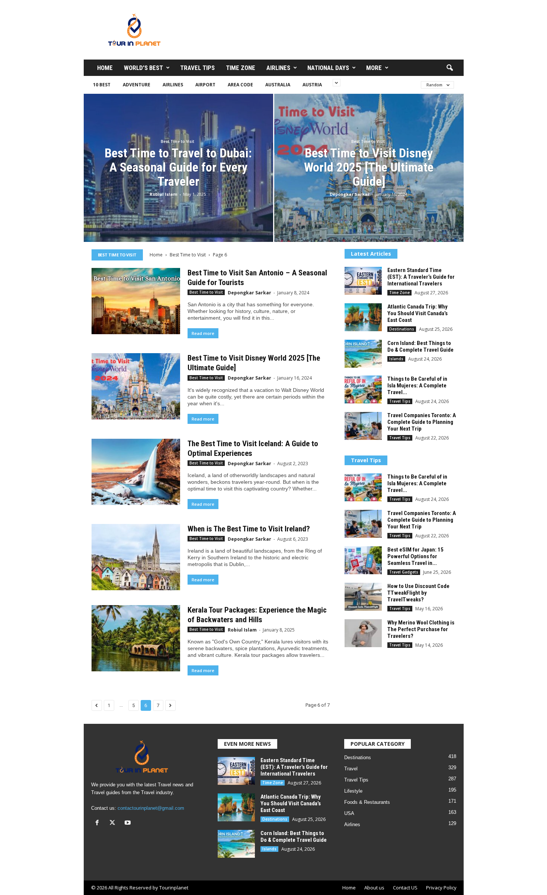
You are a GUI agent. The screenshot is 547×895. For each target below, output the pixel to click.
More (374, 67)
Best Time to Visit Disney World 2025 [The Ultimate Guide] (369, 167)
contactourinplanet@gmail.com (151, 808)
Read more (203, 333)
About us (374, 887)
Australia (277, 84)
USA (349, 813)
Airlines (278, 67)
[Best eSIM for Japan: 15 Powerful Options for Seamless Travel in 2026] (363, 560)
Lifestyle (353, 791)
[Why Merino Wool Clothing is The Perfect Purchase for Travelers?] (363, 633)
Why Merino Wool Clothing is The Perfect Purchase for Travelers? (420, 629)
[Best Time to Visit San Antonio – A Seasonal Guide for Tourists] (136, 301)
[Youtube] (128, 823)
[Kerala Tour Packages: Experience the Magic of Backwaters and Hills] (136, 638)
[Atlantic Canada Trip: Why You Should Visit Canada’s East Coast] (363, 317)
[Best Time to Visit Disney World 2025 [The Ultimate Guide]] (136, 386)
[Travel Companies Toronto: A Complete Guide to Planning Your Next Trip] (363, 426)
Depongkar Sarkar (350, 194)
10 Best (102, 84)
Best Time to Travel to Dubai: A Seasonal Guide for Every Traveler (178, 167)
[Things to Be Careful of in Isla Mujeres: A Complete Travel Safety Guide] (363, 389)
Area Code (240, 84)
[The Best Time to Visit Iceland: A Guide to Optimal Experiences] (136, 472)
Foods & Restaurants (367, 802)
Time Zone (240, 67)
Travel (351, 768)
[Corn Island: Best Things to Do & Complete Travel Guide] (363, 354)
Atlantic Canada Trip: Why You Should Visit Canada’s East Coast (417, 313)
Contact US (405, 887)
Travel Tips (197, 67)
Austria (312, 84)
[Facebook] (98, 823)
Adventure (136, 84)
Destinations (401, 329)
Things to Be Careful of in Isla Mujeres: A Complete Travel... (417, 385)
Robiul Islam (163, 194)
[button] (449, 68)
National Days (328, 67)
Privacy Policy (441, 887)
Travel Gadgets (403, 572)
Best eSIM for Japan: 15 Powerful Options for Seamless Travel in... (415, 556)
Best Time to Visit (177, 141)
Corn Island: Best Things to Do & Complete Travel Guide (420, 346)
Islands (396, 358)
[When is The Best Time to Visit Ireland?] (136, 557)
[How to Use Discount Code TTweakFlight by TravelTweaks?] (363, 597)
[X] (114, 823)
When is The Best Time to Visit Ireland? (249, 528)
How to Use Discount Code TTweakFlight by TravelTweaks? (418, 593)
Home (105, 67)
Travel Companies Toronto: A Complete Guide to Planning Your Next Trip (421, 422)
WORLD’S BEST (143, 67)
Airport (205, 84)
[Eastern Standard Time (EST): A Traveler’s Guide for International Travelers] (363, 281)
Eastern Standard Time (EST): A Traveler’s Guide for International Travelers (421, 277)
